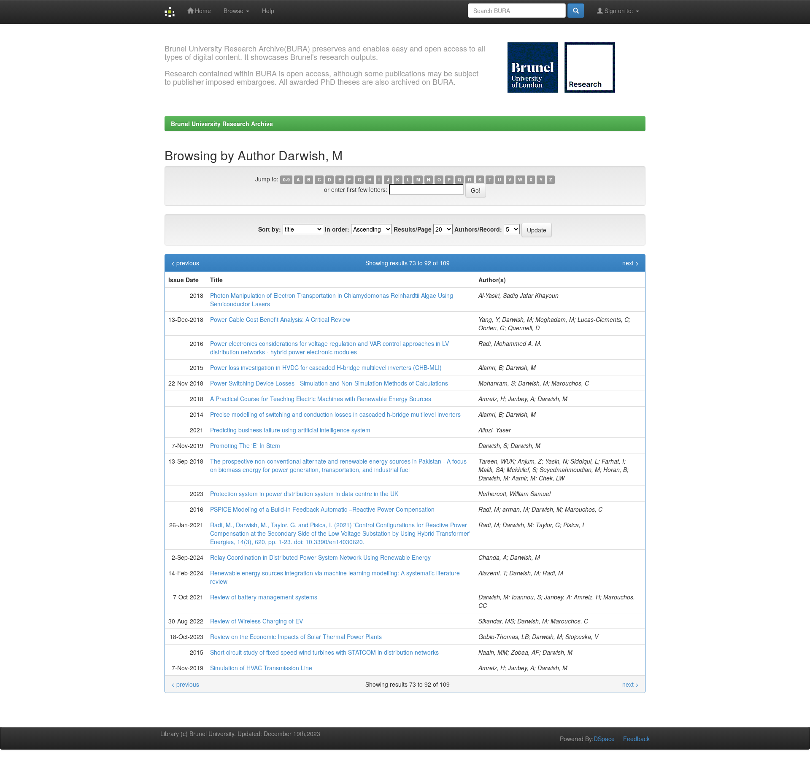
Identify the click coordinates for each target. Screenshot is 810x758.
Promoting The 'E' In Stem (245, 445)
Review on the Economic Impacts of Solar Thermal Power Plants (296, 636)
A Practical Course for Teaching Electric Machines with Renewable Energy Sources (320, 398)
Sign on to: (619, 10)
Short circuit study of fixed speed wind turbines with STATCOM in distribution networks (324, 652)
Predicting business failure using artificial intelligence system (290, 430)
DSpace (604, 738)
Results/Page (413, 229)
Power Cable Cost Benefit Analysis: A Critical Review (280, 319)
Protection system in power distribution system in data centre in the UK (304, 493)
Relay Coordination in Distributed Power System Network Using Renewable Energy (320, 557)
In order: (337, 229)
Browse (234, 10)
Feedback (636, 738)
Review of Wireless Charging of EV (256, 621)
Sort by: (269, 229)
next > (630, 263)
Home (202, 10)
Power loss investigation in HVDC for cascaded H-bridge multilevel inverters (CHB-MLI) (326, 367)
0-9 (286, 179)
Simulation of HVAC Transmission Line (261, 668)
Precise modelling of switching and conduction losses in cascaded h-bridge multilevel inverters (335, 414)
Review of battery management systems (263, 597)
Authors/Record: (478, 229)
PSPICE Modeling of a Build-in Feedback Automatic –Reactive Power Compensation (322, 509)
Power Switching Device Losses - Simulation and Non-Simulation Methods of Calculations (329, 383)
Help (268, 10)
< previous (185, 263)
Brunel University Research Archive (222, 123)
